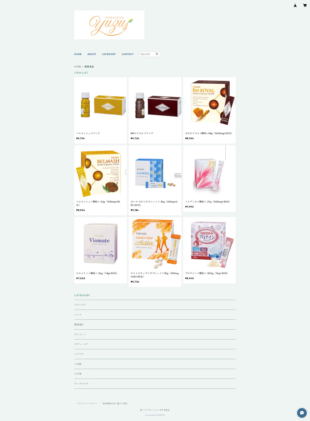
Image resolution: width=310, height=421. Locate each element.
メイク (77, 314)
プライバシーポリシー (87, 403)
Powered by (151, 415)
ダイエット (80, 334)
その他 (77, 373)
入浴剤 (77, 363)
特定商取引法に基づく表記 (115, 403)
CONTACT (128, 54)
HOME (78, 54)
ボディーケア (81, 344)
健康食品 (79, 324)
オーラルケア (81, 383)
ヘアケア (79, 354)
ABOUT (92, 54)
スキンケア (80, 304)
